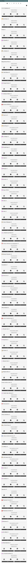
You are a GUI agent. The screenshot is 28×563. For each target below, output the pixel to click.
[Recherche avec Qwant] (24, 14)
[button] (27, 1)
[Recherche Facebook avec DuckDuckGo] (10, 14)
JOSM (20, 16)
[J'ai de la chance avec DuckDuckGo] (4, 14)
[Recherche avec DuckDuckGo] (17, 14)
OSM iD (8, 16)
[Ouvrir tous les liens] (14, 11)
